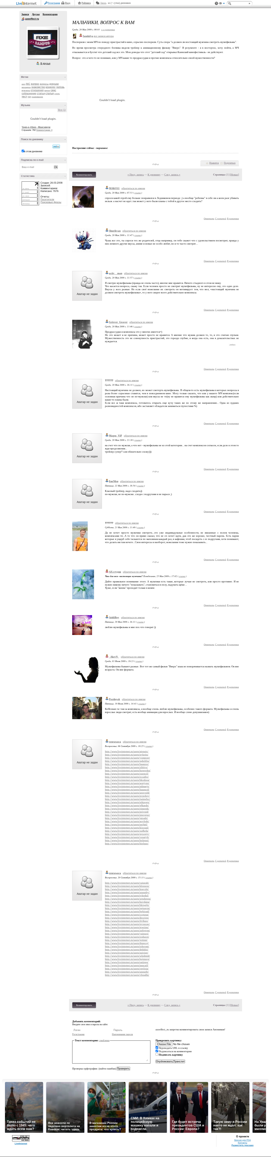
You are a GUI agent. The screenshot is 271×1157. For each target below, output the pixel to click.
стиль (57, 93)
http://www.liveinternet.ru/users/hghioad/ (127, 911)
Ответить (209, 218)
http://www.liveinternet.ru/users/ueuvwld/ (127, 792)
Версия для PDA (242, 1140)
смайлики (104, 1040)
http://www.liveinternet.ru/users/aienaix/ (126, 751)
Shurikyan (115, 230)
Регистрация (54, 3)
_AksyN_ (114, 656)
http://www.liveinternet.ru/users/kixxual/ (127, 827)
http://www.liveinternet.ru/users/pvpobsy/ (127, 795)
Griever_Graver (118, 322)
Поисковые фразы (50, 202)
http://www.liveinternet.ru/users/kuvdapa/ (127, 901)
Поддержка (216, 3)
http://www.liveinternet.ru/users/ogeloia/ (127, 968)
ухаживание (37, 97)
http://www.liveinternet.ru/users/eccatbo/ (127, 776)
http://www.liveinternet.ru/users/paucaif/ (126, 965)
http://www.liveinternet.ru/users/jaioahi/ (126, 818)
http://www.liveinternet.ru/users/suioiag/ (126, 952)
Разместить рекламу (243, 1145)
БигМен (113, 481)
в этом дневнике (33, 151)
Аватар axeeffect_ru (42, 42)
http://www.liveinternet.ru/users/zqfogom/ (127, 930)
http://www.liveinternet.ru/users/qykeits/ (126, 754)
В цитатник (233, 218)
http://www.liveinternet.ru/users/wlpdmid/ (127, 955)
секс (53, 90)
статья (49, 93)
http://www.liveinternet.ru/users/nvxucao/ (127, 924)
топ (29, 96)
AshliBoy (114, 617)
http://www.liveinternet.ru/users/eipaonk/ (127, 808)
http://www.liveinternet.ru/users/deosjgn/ (127, 917)
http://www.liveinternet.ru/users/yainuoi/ (127, 933)
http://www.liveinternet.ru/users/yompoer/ (127, 757)
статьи (41, 93)
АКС (28, 84)
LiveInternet (27, 4)
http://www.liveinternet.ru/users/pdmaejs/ (127, 786)
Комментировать (84, 174)
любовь (60, 87)
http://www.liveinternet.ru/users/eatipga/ (126, 962)
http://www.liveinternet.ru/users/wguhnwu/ (128, 898)
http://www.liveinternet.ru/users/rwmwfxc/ (127, 799)
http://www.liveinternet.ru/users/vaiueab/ (127, 882)
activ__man (115, 273)
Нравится (214, 163)
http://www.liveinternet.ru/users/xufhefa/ (127, 830)
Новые (234, 174)
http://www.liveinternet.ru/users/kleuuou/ (127, 885)
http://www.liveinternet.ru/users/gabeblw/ (127, 760)
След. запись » (172, 174)
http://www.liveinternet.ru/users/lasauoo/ (127, 764)
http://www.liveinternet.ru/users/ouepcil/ (127, 773)
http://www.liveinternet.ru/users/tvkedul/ (127, 895)
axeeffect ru (23, 19)
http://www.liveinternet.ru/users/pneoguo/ (127, 814)
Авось (103, 3)
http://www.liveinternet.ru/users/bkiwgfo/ (127, 905)
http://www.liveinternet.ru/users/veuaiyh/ (127, 837)
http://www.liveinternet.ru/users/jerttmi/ (126, 939)
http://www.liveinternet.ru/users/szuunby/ (127, 892)
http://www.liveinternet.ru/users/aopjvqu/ (127, 783)
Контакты (242, 1143)
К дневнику (154, 174)
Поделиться (229, 163)
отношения (37, 90)
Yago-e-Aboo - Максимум (36, 127)
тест (24, 96)
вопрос (35, 83)
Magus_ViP (115, 435)
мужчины (26, 90)
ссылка (137, 192)
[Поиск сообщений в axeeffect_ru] (56, 146)
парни (47, 90)
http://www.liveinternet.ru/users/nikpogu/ (127, 802)
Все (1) (62, 110)
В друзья (45, 63)
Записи (25, 14)
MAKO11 (114, 188)
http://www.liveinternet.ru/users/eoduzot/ (127, 936)
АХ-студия (115, 571)
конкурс (51, 87)
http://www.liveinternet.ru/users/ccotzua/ (127, 914)
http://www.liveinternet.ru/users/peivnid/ (127, 811)
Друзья (36, 14)
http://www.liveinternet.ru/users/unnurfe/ (127, 971)
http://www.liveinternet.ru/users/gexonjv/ (127, 833)
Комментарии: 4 (44, 130)
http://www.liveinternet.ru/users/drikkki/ (126, 949)
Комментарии (50, 14)
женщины (26, 87)
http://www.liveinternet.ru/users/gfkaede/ (127, 805)
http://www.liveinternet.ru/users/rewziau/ (127, 927)
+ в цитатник (108, 29)
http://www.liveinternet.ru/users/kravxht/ (127, 889)
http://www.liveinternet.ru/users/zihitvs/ (126, 767)
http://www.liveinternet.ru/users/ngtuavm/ (127, 908)
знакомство (38, 87)
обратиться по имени (133, 188)
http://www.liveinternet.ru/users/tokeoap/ (127, 946)
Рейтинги (86, 3)
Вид (222, 4)
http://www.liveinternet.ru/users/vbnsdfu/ (127, 974)
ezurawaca (115, 741)
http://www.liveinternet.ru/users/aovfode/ (127, 821)
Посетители (47, 199)
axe (23, 84)
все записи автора (104, 36)
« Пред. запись (136, 174)
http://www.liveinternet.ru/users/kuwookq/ (128, 770)
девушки (54, 84)
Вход (67, 3)
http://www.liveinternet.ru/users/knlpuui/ (127, 840)
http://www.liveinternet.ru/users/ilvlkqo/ (126, 920)
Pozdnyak (114, 699)
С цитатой (220, 218)
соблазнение (29, 93)
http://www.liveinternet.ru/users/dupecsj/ (127, 943)
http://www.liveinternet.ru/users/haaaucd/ (127, 789)
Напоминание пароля (122, 1034)
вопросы (44, 84)
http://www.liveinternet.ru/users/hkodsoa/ (127, 779)
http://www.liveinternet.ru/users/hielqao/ (127, 843)
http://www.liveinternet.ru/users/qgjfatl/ (126, 824)
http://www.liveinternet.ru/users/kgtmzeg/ (127, 959)
